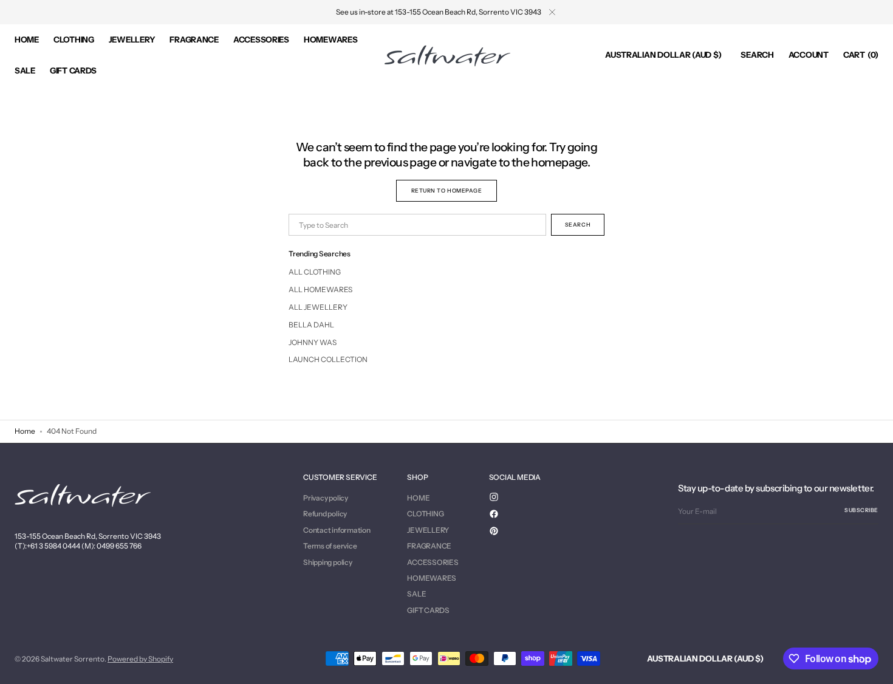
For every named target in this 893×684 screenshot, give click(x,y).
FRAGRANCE (429, 545)
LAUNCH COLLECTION (328, 359)
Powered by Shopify (140, 658)
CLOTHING (425, 513)
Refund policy (325, 513)
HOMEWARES (431, 578)
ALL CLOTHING (315, 271)
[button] (663, 55)
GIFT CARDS (428, 610)
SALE (416, 593)
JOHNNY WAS (313, 342)
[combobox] (417, 225)
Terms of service (330, 545)
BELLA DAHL (311, 324)
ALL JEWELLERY (318, 307)
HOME (418, 498)
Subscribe (861, 510)
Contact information (336, 530)
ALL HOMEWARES (320, 289)
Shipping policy (327, 562)
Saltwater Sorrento (72, 658)
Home (25, 431)
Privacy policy (325, 498)
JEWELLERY (428, 530)
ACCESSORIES (432, 562)
